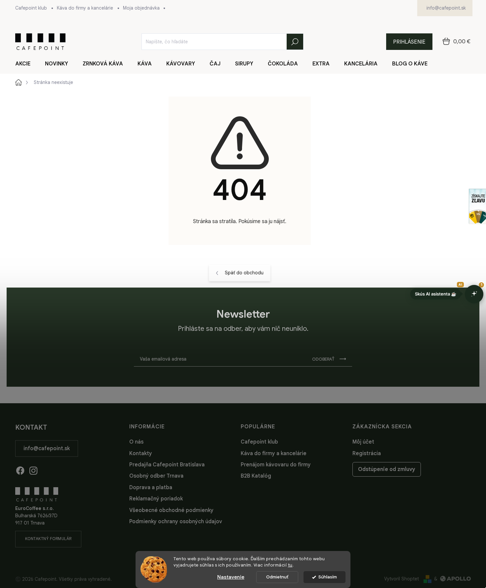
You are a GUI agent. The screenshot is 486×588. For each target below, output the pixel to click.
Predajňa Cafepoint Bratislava (167, 464)
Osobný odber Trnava (156, 476)
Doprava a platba (150, 487)
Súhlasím (327, 577)
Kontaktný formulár (48, 538)
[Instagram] (33, 469)
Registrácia (366, 453)
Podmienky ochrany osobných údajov (175, 521)
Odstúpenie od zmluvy (386, 469)
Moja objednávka (141, 8)
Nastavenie (230, 577)
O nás (136, 442)
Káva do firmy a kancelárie (85, 8)
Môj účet (363, 442)
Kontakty (140, 453)
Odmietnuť (277, 577)
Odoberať (323, 359)
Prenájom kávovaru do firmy (276, 464)
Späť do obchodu (244, 273)
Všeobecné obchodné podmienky (171, 510)
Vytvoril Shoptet (401, 579)
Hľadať (295, 42)
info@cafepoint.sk (46, 448)
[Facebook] (20, 469)
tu (290, 565)
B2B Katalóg (256, 476)
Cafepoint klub (31, 8)
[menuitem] (26, 64)
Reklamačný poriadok (156, 498)
